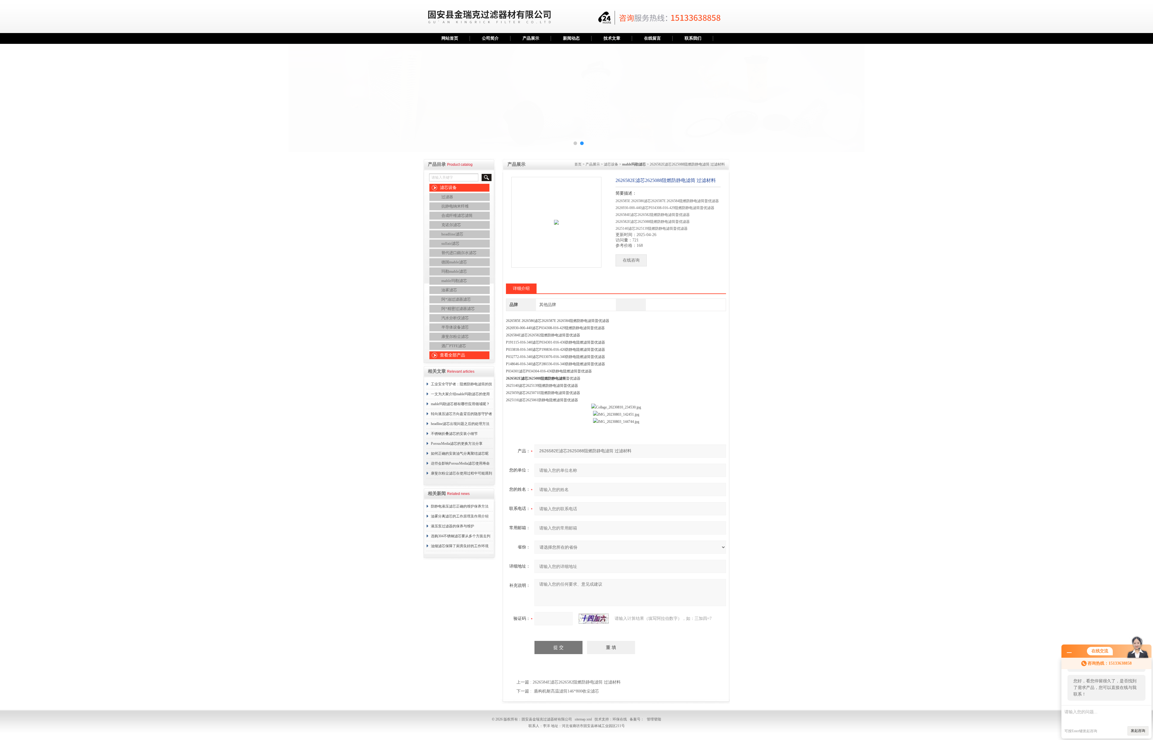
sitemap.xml (583, 719)
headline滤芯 (452, 234)
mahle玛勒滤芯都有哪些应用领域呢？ (460, 404)
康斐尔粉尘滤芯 (455, 336)
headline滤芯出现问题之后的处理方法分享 (460, 425)
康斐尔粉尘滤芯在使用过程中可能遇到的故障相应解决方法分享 (461, 474)
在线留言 (652, 38)
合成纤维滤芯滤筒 (457, 215)
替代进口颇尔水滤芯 (459, 252)
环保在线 (620, 719)
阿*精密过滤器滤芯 (458, 308)
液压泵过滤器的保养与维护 (452, 526)
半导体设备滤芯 (455, 327)
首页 (578, 164)
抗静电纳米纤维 (455, 206)
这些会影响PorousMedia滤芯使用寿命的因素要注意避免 (460, 465)
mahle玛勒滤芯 (454, 280)
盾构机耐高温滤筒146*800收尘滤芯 (566, 691)
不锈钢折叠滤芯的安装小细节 (454, 434)
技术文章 (612, 38)
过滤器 (447, 197)
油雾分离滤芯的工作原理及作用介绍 (460, 516)
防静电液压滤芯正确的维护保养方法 (460, 506)
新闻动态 (571, 38)
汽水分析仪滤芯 (455, 318)
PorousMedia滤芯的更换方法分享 (457, 443)
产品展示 (530, 38)
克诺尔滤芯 (451, 225)
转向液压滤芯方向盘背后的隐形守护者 (461, 414)
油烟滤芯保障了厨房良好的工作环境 (460, 546)
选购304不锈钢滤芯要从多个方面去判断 (460, 537)
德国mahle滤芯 (454, 262)
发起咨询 (1138, 731)
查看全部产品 (452, 355)
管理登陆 (654, 719)
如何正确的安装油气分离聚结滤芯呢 (460, 453)
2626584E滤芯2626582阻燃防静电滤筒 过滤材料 (577, 682)
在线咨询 (631, 260)
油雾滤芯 (449, 290)
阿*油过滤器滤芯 (456, 299)
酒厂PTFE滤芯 (453, 346)
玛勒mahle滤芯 (454, 271)
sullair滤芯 (450, 243)
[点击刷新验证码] (594, 619)
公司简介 (490, 38)
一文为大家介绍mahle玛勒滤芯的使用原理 (460, 395)
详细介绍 (521, 288)
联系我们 (693, 38)
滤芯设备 (448, 187)
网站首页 (449, 38)
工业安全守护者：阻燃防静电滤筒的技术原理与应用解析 (461, 385)
